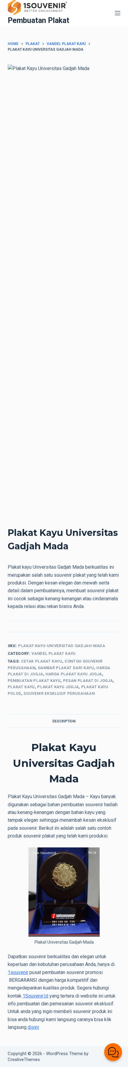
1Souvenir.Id (35, 996)
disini (33, 1027)
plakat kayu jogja (58, 687)
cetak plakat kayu (41, 661)
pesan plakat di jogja (88, 680)
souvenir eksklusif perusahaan (59, 693)
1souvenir (18, 972)
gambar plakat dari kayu (66, 668)
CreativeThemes (24, 1059)
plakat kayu (21, 687)
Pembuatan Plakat (38, 20)
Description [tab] (64, 721)
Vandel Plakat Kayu (54, 653)
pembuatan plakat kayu (34, 680)
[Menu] (117, 13)
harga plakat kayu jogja (74, 674)
